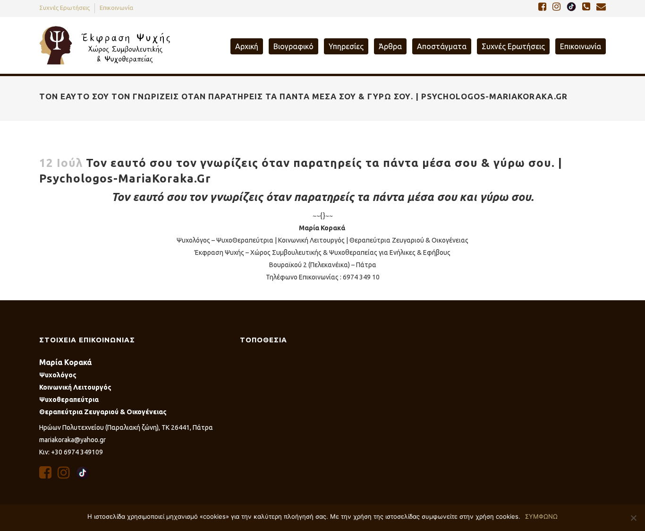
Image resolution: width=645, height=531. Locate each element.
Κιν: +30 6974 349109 (71, 452)
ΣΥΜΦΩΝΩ (541, 516)
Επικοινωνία (116, 7)
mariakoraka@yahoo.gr (72, 440)
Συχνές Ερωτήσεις (64, 7)
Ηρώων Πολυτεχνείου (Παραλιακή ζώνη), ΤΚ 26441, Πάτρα (126, 427)
